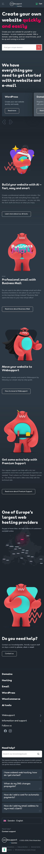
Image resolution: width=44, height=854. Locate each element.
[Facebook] (5, 730)
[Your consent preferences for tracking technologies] (4, 849)
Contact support (9, 831)
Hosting (7, 680)
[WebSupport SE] (16, 4)
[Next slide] (10, 122)
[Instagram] (10, 730)
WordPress (8, 693)
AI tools (6, 705)
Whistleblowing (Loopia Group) (25, 850)
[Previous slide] (3, 122)
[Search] (39, 47)
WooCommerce (11, 699)
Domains (7, 674)
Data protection (23, 847)
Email (5, 686)
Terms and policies (8, 847)
